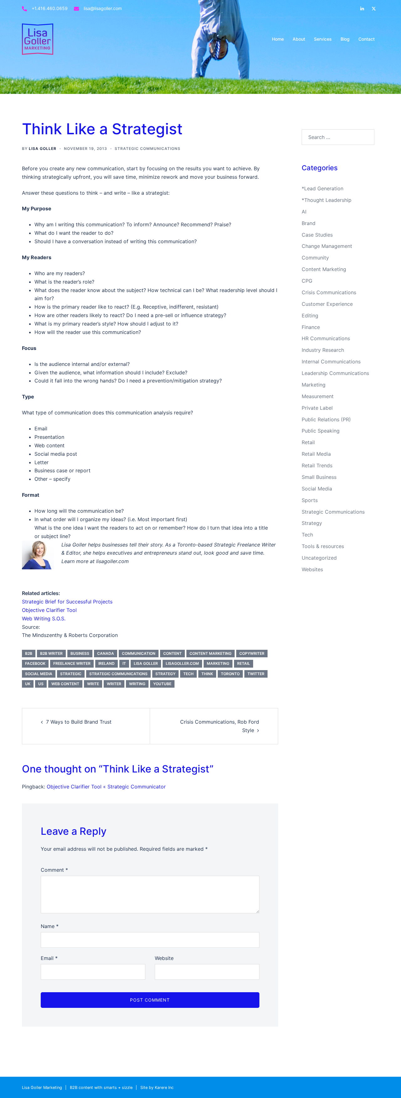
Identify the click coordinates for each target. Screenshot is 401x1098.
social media (38, 673)
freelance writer (72, 663)
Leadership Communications (335, 373)
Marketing (313, 385)
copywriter (251, 653)
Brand (308, 223)
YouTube (162, 683)
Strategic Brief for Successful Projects (67, 601)
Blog (345, 39)
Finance (311, 327)
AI (304, 211)
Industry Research (323, 350)
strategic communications (118, 673)
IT (124, 663)
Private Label (317, 408)
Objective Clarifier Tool (49, 610)
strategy (165, 673)
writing (137, 683)
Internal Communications (331, 361)
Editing (310, 315)
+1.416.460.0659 (50, 8)
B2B (28, 653)
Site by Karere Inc (157, 1087)
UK (27, 683)
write (93, 683)
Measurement (318, 396)
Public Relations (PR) (326, 419)
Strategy (312, 523)
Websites (312, 569)
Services (323, 39)
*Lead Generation (322, 188)
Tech (307, 534)
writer (114, 683)
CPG (307, 281)
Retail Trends (317, 465)
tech (188, 673)
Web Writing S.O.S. (43, 618)
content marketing (211, 653)
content (172, 653)
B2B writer (51, 653)
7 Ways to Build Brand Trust (79, 722)
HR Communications (326, 338)
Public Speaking (321, 431)
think (207, 673)
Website (164, 958)
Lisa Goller (42, 148)
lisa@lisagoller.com (103, 8)
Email (49, 958)
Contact (366, 39)
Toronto (230, 673)
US (41, 683)
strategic (70, 673)
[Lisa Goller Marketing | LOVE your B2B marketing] (37, 38)
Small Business (319, 477)
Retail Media (316, 454)
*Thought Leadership (327, 200)
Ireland (106, 663)
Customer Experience (327, 304)
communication (138, 653)
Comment (54, 870)
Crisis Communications (329, 292)
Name (50, 926)
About (299, 39)
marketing (218, 663)
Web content (65, 683)
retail (243, 663)
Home (278, 39)
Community (315, 257)
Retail (308, 442)
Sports (310, 500)
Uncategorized (319, 558)
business (79, 653)
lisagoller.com (182, 663)
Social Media (317, 488)
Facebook (35, 663)
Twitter (255, 673)
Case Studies (317, 235)
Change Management (327, 246)
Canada (105, 653)
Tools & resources (323, 546)
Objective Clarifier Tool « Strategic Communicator (106, 786)
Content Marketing (324, 269)
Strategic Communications (147, 148)
